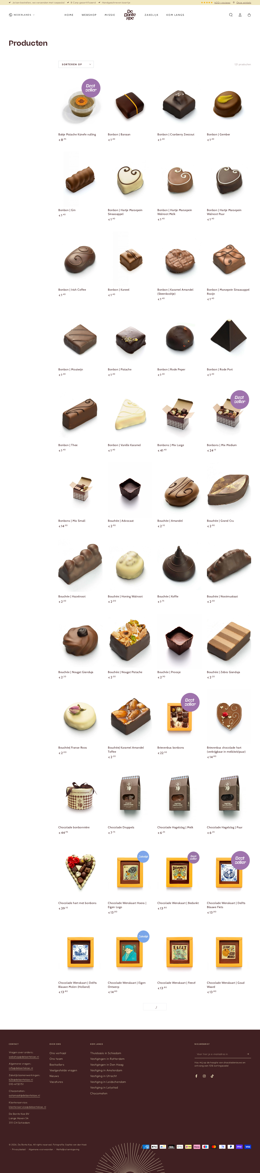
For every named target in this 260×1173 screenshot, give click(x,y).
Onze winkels (243, 2)
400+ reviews (222, 2)
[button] (230, 15)
